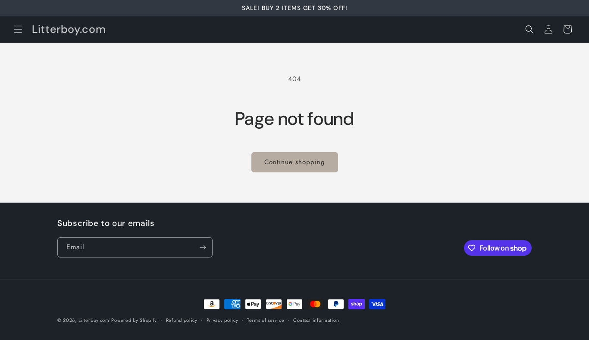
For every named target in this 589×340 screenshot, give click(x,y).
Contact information (316, 320)
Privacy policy (222, 320)
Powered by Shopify (134, 320)
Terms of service (265, 320)
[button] (18, 29)
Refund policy (181, 320)
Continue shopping (294, 162)
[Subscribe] (202, 247)
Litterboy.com (94, 320)
